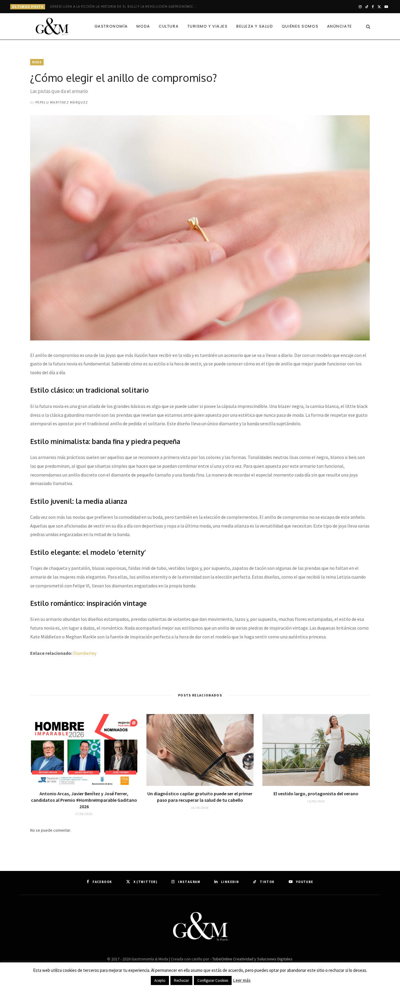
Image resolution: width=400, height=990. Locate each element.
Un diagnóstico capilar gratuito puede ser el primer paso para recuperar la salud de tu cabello (199, 797)
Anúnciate (339, 26)
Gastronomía (111, 26)
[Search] (366, 26)
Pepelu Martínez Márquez (61, 102)
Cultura (169, 26)
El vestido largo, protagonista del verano (315, 793)
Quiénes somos (300, 26)
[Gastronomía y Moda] (52, 27)
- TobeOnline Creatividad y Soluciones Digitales (251, 959)
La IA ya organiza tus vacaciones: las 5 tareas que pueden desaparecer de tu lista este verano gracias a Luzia (124, 7)
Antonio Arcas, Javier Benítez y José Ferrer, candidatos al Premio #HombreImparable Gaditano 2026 (84, 800)
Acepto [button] (159, 980)
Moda (143, 26)
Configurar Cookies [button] (212, 980)
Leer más (242, 980)
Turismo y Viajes (207, 26)
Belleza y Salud (254, 26)
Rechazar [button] (181, 980)
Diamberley (84, 653)
